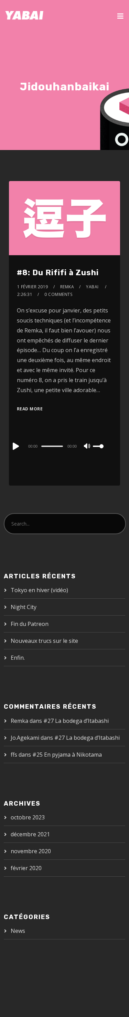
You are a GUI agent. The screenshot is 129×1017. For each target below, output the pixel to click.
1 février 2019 (32, 287)
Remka (67, 287)
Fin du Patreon (30, 624)
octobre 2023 (28, 817)
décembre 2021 (30, 834)
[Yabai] (24, 15)
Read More (30, 409)
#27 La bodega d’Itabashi (76, 721)
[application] (64, 446)
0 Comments (58, 294)
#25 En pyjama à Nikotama (67, 754)
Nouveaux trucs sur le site (44, 641)
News (18, 931)
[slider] (102, 452)
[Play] (15, 446)
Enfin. (18, 657)
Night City (23, 607)
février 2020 (26, 868)
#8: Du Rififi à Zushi (58, 272)
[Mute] (87, 446)
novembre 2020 (31, 851)
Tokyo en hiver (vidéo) (39, 590)
